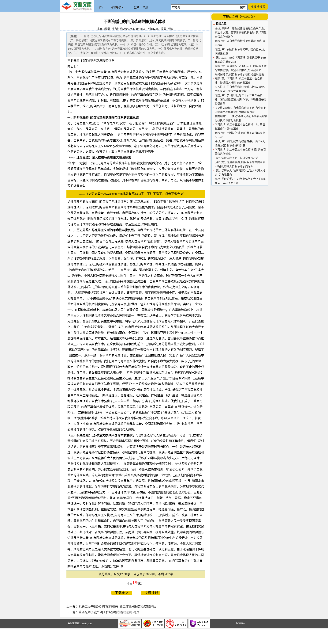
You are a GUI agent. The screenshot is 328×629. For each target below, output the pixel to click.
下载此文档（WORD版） (240, 16)
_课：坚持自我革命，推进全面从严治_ (237, 158)
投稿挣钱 (150, 593)
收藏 (163, 28)
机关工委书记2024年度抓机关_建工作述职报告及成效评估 (117, 606)
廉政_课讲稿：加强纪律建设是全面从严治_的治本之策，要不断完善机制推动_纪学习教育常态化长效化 (240, 32)
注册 (145, 7)
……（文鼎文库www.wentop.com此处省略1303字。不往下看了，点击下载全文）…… (137, 193)
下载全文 (121, 593)
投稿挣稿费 (258, 6)
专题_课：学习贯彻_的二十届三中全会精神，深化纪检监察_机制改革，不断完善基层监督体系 (240, 99)
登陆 (136, 7)
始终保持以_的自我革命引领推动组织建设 (239, 74)
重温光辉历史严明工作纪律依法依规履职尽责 (109, 612)
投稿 (170, 28)
